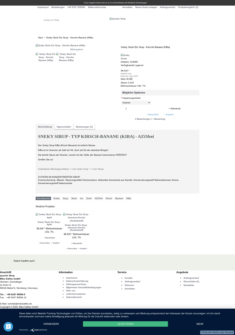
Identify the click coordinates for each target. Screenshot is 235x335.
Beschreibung (45, 126)
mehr (199, 323)
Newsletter (189, 285)
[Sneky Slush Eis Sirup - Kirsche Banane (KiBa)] (77, 45)
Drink (89, 198)
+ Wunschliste (152, 114)
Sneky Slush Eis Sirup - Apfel (49, 223)
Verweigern (51, 323)
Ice (81, 198)
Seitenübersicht (74, 297)
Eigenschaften (64, 126)
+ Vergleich (169, 114)
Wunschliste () (191, 281)
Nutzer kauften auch (24, 260)
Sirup (65, 198)
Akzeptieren (126, 323)
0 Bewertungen (142, 119)
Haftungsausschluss (76, 284)
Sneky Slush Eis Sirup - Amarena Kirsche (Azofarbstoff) (76, 227)
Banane (119, 198)
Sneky (124, 58)
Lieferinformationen (76, 294)
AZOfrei (99, 198)
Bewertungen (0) (84, 126)
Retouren (129, 285)
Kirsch (109, 198)
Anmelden (130, 288)
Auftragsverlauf (132, 281)
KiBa (128, 198)
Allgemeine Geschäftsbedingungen (83, 287)
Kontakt (128, 278)
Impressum (71, 278)
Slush (74, 198)
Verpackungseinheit (131, 98)
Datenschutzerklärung (77, 281)
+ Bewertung (158, 119)
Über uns (70, 290)
